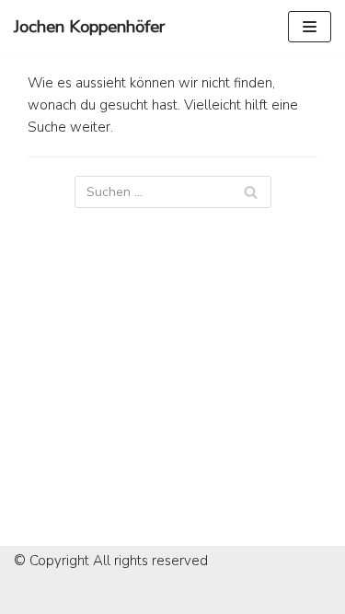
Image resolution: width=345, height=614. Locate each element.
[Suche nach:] (173, 192)
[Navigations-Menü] (309, 26)
